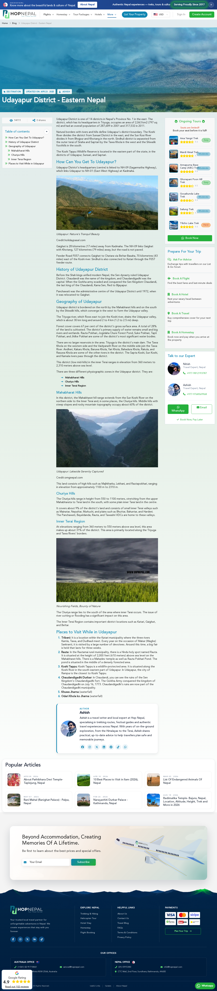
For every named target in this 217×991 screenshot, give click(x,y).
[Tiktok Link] (118, 747)
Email (203, 407)
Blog (14, 23)
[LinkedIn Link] (104, 747)
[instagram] (20, 939)
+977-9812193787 (197, 373)
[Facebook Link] (82, 747)
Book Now (191, 238)
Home (5, 23)
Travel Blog (123, 923)
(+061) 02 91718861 (27, 967)
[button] (48, 15)
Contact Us (123, 918)
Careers (108, 986)
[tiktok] (41, 939)
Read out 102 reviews (17, 987)
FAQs (120, 928)
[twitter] (27, 939)
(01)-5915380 (124, 967)
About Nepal (87, 4)
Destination (14, 92)
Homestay (86, 928)
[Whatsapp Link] (125, 747)
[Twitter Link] (97, 747)
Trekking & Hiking (89, 914)
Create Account (202, 14)
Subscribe (83, 862)
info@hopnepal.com (173, 967)
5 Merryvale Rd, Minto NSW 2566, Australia (37, 972)
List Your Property (134, 14)
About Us (122, 914)
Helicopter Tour (88, 918)
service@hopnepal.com (73, 967)
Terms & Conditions (127, 933)
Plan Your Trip (181, 931)
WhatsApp (178, 411)
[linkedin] (34, 939)
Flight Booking (88, 933)
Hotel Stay (86, 923)
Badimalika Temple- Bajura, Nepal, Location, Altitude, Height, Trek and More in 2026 (185, 801)
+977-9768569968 (197, 394)
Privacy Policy (124, 937)
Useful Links (95, 986)
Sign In (181, 14)
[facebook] (13, 939)
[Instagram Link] (90, 747)
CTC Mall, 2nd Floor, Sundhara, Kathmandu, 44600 (142, 972)
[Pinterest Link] (111, 747)
